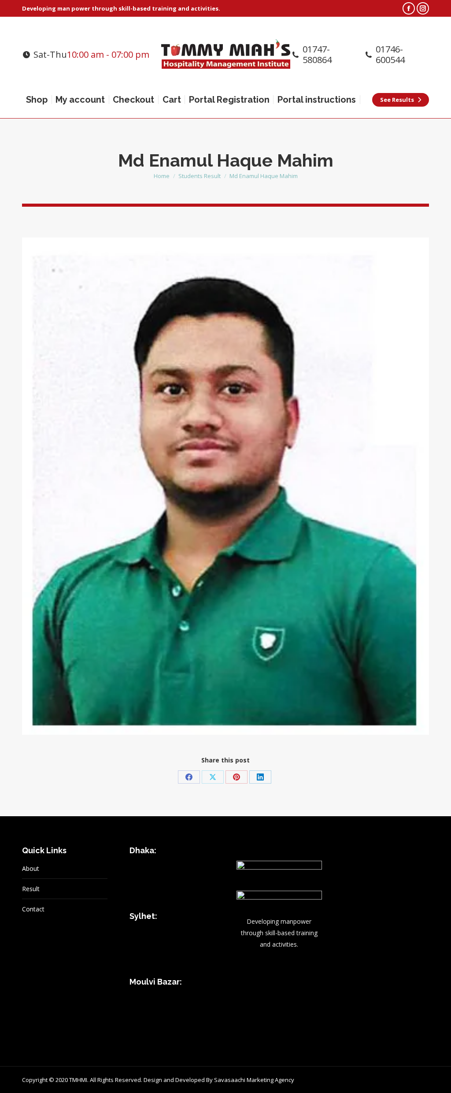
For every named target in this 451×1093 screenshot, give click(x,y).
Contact (33, 909)
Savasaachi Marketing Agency (254, 1080)
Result (31, 889)
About (30, 868)
